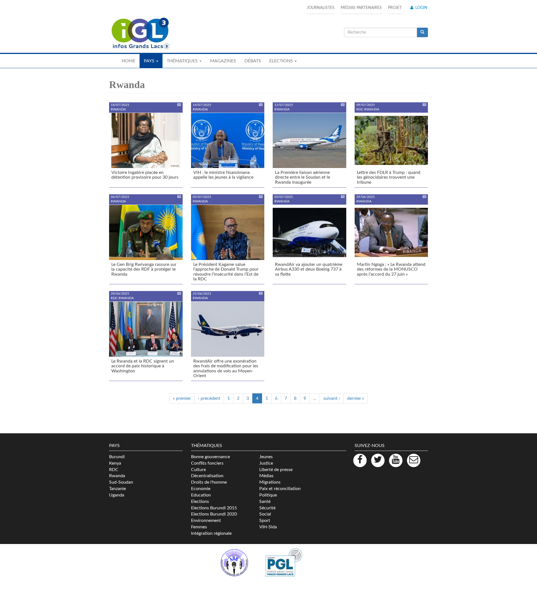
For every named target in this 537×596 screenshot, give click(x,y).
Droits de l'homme (209, 482)
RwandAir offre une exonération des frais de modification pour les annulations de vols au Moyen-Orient (225, 368)
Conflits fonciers (207, 463)
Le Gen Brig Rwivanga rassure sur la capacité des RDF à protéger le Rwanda (143, 269)
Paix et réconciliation (280, 488)
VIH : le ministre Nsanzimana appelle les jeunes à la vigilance (223, 175)
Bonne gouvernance (210, 457)
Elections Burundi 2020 (214, 514)
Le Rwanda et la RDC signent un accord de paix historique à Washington (142, 366)
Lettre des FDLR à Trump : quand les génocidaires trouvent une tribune (388, 177)
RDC (113, 469)
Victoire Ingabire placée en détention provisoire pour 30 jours (144, 175)
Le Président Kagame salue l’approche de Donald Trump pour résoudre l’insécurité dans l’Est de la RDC (226, 272)
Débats (252, 61)
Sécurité (267, 508)
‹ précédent (209, 398)
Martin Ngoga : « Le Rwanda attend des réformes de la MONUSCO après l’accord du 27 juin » (391, 269)
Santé (264, 501)
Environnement (206, 520)
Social (265, 514)
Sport (264, 520)
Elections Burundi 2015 (214, 508)
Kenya (115, 463)
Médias (266, 476)
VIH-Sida (268, 527)
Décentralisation (207, 476)
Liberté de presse (276, 469)
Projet (395, 8)
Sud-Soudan (121, 482)
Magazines (223, 61)
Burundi (117, 457)
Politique (268, 495)
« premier (182, 398)
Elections (200, 501)
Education (201, 495)
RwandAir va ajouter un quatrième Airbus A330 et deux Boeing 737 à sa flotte (308, 269)
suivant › (331, 398)
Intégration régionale (211, 533)
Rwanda (117, 476)
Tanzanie (117, 488)
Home (128, 61)
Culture (198, 469)
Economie (200, 488)
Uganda (116, 495)
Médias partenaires (361, 8)
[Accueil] (140, 33)
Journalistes (321, 8)
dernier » (355, 398)
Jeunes (266, 457)
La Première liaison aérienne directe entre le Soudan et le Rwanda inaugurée (302, 177)
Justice (266, 463)
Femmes (199, 527)
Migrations (270, 482)
